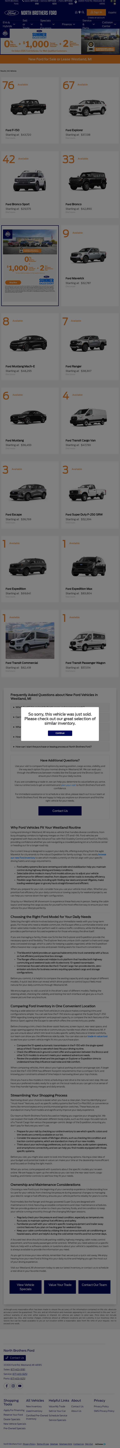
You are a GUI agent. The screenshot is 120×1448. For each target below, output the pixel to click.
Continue (60, 733)
